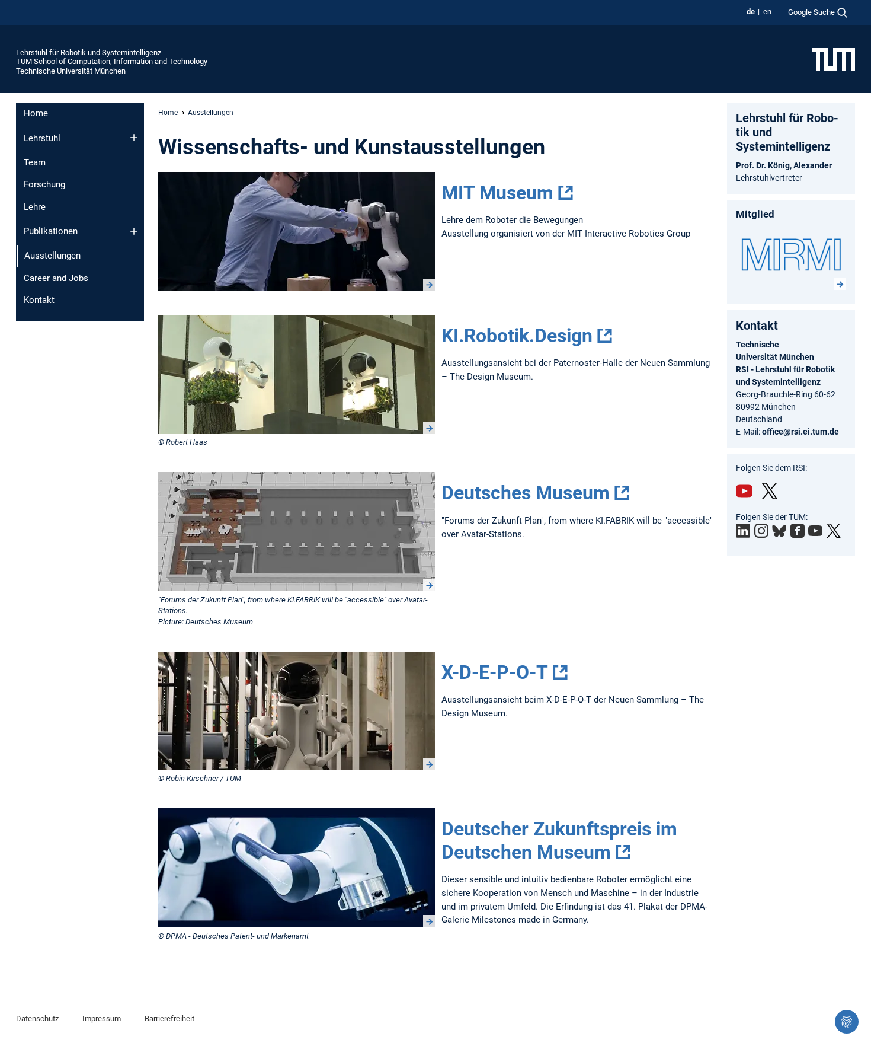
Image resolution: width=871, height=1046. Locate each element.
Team (35, 162)
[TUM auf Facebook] (797, 531)
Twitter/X (769, 491)
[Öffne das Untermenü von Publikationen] (134, 231)
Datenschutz (37, 1018)
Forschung (44, 184)
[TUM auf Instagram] (761, 531)
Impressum (101, 1018)
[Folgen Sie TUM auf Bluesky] (779, 531)
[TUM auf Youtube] (815, 531)
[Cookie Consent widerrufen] (847, 1022)
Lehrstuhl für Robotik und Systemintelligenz (88, 52)
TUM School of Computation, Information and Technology (111, 61)
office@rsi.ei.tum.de (800, 431)
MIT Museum (497, 192)
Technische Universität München (71, 70)
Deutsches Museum (525, 492)
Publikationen (51, 231)
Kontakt (39, 300)
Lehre (35, 207)
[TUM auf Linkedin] (743, 531)
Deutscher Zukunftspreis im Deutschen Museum (559, 840)
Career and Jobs (56, 278)
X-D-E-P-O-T (494, 672)
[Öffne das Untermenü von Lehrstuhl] (134, 137)
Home (36, 113)
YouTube (744, 491)
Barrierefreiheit (169, 1018)
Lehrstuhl (42, 138)
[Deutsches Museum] (297, 531)
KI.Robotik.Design (517, 335)
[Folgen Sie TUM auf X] (834, 531)
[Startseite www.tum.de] (833, 58)
